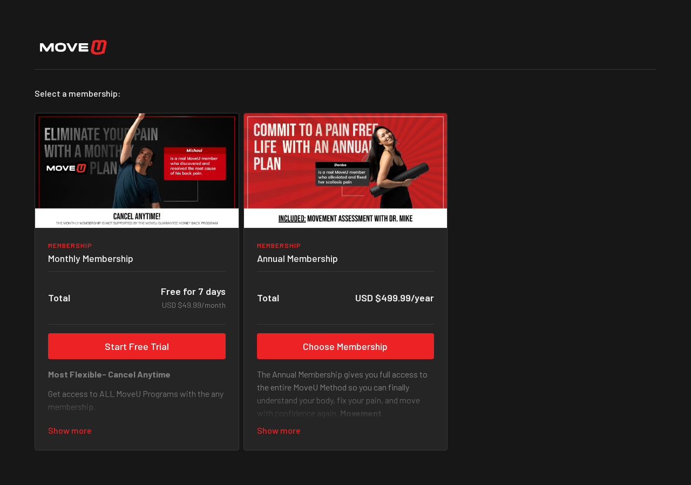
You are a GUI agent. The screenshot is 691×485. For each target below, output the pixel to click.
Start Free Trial (137, 346)
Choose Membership (345, 346)
